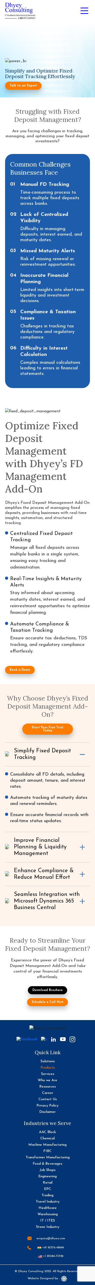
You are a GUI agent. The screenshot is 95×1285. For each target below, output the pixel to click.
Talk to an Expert (23, 85)
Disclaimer (47, 1112)
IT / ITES (47, 1221)
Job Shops (47, 1170)
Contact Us (48, 1099)
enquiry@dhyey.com (50, 1238)
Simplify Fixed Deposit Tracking (42, 754)
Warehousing (47, 1214)
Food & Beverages (47, 1164)
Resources (47, 1087)
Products (48, 1068)
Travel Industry (48, 1202)
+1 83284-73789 (52, 1256)
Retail (47, 1183)
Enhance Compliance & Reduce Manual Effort (44, 874)
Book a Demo (20, 669)
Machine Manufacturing (47, 1145)
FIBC (47, 1151)
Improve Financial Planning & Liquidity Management (40, 847)
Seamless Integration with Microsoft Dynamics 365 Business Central (47, 901)
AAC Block (47, 1132)
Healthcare (48, 1208)
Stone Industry (47, 1227)
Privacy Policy (47, 1106)
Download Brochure (47, 990)
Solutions (48, 1061)
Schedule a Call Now (47, 1002)
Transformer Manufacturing (48, 1157)
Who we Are (47, 1080)
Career (47, 1093)
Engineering (47, 1176)
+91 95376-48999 (52, 1247)
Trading (47, 1195)
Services (47, 1074)
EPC (47, 1189)
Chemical (47, 1138)
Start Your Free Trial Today (47, 729)
